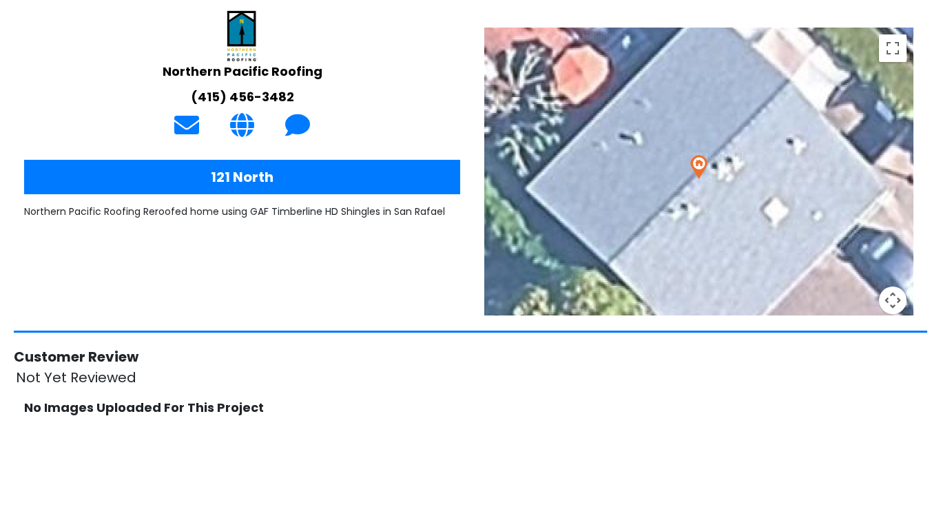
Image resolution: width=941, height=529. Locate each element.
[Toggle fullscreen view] (893, 48)
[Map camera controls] (893, 300)
